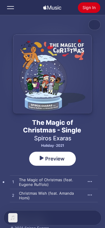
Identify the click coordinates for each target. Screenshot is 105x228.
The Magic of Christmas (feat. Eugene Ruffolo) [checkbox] (46, 182)
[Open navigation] (10, 7)
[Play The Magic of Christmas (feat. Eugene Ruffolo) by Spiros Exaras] (13, 182)
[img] (52, 7)
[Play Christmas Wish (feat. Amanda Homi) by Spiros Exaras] (13, 195)
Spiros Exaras (52, 138)
